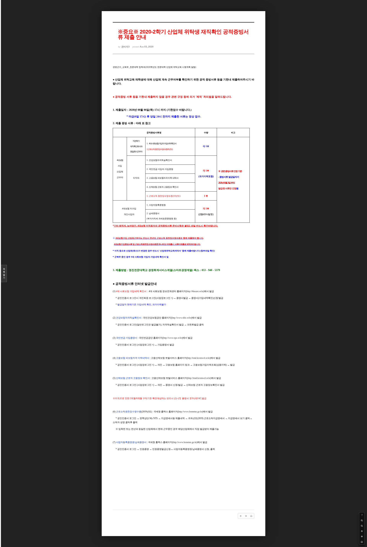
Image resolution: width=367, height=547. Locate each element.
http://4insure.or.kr (195, 291)
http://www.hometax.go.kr (190, 411)
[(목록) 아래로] (362, 536)
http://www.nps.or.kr (172, 338)
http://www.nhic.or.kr (181, 317)
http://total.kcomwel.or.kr (198, 358)
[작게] (362, 525)
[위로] (362, 531)
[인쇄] (362, 542)
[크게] (362, 520)
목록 (4, 273)
